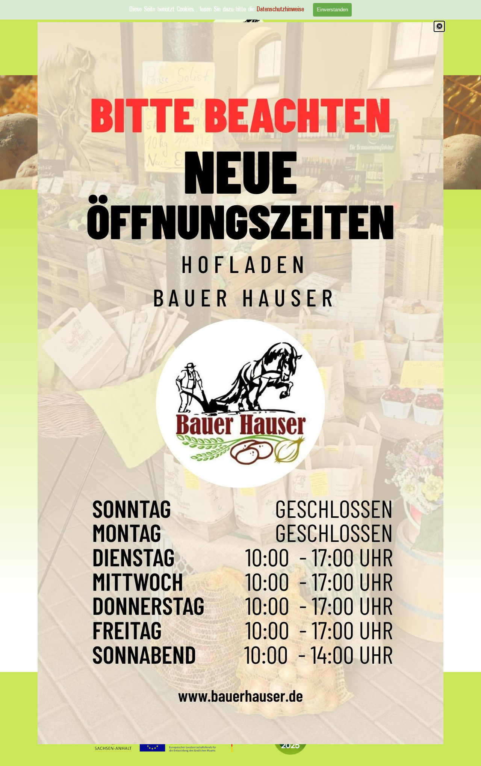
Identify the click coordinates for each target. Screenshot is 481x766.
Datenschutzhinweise (280, 9)
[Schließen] (439, 26)
